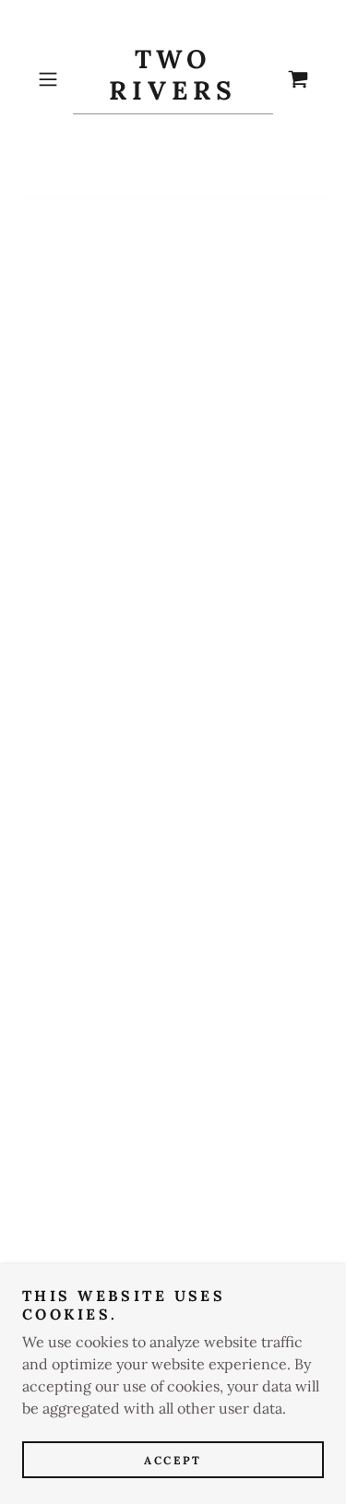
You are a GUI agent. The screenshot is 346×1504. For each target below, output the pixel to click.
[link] (173, 79)
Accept (172, 1460)
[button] (51, 79)
